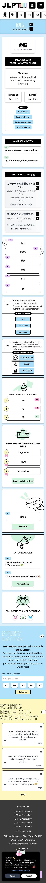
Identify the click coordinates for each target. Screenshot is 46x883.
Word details (23, 112)
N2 (31, 685)
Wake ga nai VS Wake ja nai (23, 840)
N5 (6, 685)
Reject (12, 876)
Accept (29, 876)
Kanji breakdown (23, 117)
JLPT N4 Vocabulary (23, 815)
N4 (14, 685)
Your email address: (11, 673)
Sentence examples (23, 122)
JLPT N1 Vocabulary (23, 826)
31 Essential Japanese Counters (23, 843)
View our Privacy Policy (21, 870)
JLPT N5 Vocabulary (23, 811)
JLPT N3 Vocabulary (23, 819)
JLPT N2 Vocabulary (23, 822)
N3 (23, 685)
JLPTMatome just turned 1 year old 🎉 (22, 576)
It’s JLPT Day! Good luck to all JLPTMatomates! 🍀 (18, 563)
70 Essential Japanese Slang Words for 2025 (23, 836)
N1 (40, 685)
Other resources (23, 127)
